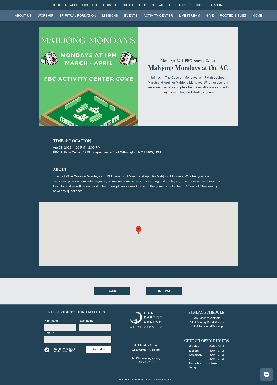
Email (48, 332)
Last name (86, 320)
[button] (23, 15)
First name (52, 320)
